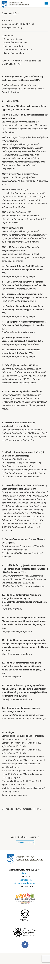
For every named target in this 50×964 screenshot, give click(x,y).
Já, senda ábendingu (25, 843)
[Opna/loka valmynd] (46, 3)
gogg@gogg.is (25, 880)
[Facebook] (25, 946)
